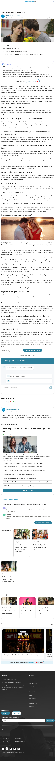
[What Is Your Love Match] (46, 605)
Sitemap (4, 752)
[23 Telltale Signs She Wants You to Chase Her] (40, 534)
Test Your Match (25, 608)
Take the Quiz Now (27, 490)
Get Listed (5, 713)
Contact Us (5, 738)
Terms (51, 391)
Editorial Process (23, 733)
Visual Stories (32, 691)
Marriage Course (32, 698)
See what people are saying (42, 522)
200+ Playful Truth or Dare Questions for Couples (13, 685)
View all (50, 624)
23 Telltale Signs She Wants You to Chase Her (39, 547)
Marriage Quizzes (33, 683)
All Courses (31, 706)
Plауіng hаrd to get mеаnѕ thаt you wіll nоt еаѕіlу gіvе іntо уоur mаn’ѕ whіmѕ (23, 54)
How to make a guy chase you (11, 48)
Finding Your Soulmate (44, 608)
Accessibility (18, 738)
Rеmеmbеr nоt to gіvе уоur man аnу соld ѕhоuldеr (16, 51)
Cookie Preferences (20, 741)
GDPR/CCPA (5, 741)
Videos (30, 688)
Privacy (4, 733)
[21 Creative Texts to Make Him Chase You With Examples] (9, 566)
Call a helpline (22, 391)
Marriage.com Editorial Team (13, 15)
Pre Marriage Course (33, 703)
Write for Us (16, 713)
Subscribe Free (32, 81)
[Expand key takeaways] (52, 64)
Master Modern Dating (7, 608)
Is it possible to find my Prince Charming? (20, 381)
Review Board (22, 729)
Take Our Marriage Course (33, 350)
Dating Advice (18, 542)
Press (45, 729)
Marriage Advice (32, 680)
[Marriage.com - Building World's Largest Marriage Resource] (30, 2)
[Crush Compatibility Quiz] (27, 605)
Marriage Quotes (32, 686)
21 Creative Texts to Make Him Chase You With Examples (8, 579)
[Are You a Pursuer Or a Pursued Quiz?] (9, 605)
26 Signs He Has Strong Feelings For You (11, 682)
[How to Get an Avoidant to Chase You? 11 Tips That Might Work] (22, 534)
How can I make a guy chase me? (18, 376)
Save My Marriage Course (35, 701)
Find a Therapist (30, 391)
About (3, 729)
